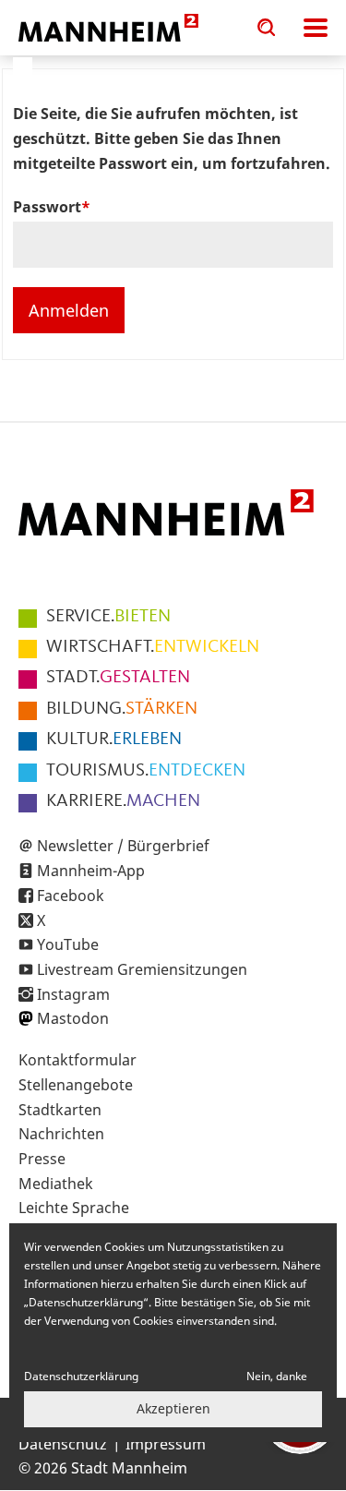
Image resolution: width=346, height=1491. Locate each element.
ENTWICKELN (152, 647)
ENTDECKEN (145, 771)
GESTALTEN (118, 677)
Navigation (316, 27)
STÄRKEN (121, 709)
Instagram (73, 994)
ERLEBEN (114, 739)
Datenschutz (62, 1444)
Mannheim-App (91, 870)
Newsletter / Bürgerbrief (123, 846)
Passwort (47, 207)
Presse (42, 1158)
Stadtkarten (59, 1110)
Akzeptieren (173, 1408)
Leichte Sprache (73, 1207)
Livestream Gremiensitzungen (142, 969)
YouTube (68, 944)
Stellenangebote (75, 1085)
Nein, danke (276, 1376)
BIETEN (108, 616)
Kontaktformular (77, 1060)
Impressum (165, 1444)
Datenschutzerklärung (81, 1376)
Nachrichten (61, 1134)
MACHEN (123, 801)
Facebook (70, 895)
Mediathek (55, 1183)
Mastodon (73, 1018)
